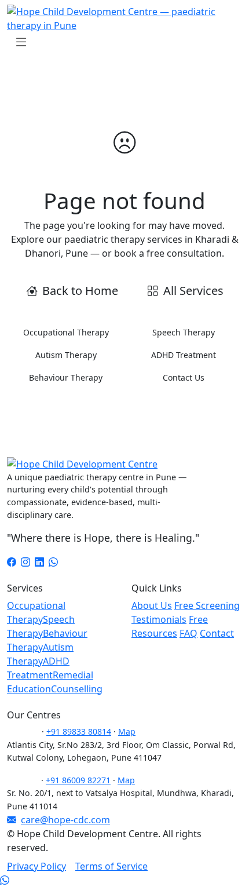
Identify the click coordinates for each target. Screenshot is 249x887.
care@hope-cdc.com (65, 819)
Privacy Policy (36, 866)
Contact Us (183, 377)
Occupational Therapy (66, 332)
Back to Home (80, 290)
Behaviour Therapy (65, 377)
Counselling (76, 688)
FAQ (188, 633)
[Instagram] (25, 562)
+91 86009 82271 (78, 780)
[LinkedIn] (39, 562)
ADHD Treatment (183, 354)
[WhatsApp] (53, 562)
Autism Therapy (66, 354)
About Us (151, 605)
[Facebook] (11, 562)
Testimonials (158, 619)
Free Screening (207, 605)
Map (127, 731)
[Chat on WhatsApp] (4, 880)
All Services (193, 290)
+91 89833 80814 (78, 731)
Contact (217, 633)
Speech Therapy (183, 332)
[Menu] (21, 42)
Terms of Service (111, 866)
